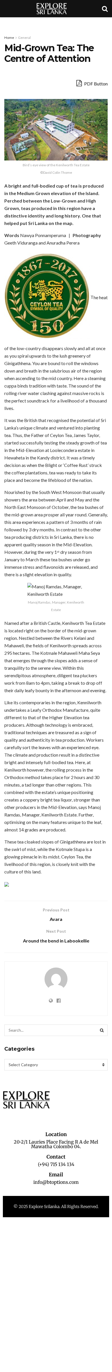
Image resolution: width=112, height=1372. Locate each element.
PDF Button (95, 83)
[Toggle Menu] (7, 23)
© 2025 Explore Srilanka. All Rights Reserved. (56, 1206)
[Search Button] (102, 1030)
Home (9, 37)
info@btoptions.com (56, 1182)
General (24, 37)
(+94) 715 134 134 (56, 1164)
